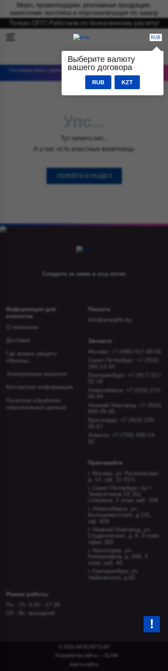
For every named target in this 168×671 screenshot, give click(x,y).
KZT (127, 82)
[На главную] (81, 37)
